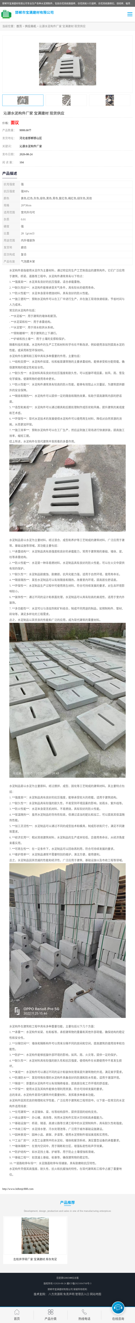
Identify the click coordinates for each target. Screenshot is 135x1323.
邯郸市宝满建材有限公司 (60, 1289)
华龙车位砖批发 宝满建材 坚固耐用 (34, 1259)
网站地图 (95, 1294)
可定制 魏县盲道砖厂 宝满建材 (101, 1259)
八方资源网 (56, 1294)
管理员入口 (82, 1294)
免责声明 (69, 1294)
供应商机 (30, 26)
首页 (19, 26)
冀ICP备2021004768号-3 (79, 1283)
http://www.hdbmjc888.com (17, 1188)
